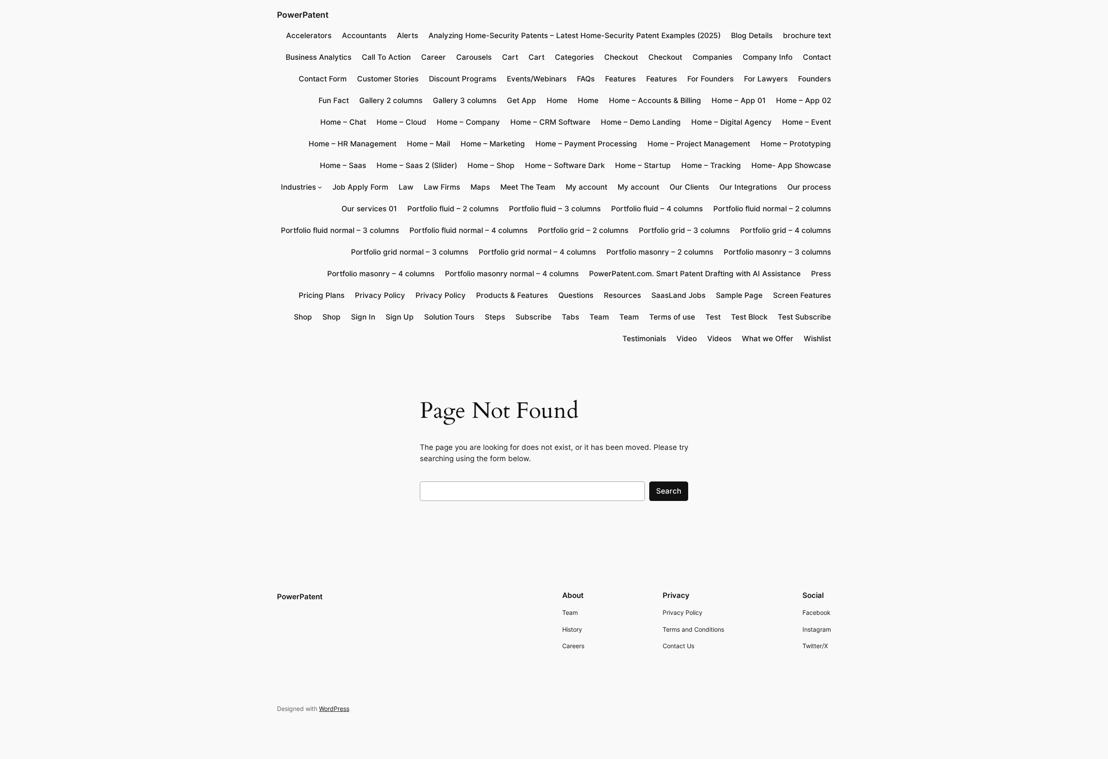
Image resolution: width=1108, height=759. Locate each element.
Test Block (749, 317)
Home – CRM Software (550, 122)
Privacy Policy (380, 295)
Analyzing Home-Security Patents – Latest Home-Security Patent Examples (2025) (574, 35)
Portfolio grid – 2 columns (583, 230)
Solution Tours (449, 317)
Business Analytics (318, 57)
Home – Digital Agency (731, 122)
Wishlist (817, 338)
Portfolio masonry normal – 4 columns (512, 273)
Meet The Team (527, 187)
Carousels (474, 57)
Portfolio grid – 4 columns (785, 230)
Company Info (767, 57)
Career (433, 57)
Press (821, 273)
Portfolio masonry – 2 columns (659, 252)
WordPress (334, 708)
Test (713, 317)
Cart (510, 57)
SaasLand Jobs (678, 295)
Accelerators (309, 35)
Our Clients (689, 187)
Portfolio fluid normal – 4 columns (468, 230)
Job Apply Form (360, 187)
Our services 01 (369, 208)
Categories (574, 57)
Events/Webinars (537, 78)
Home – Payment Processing (586, 143)
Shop (303, 317)
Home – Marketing (493, 143)
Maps (480, 187)
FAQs (586, 78)
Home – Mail (428, 143)
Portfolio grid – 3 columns (684, 230)
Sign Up (400, 317)
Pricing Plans (322, 295)
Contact (817, 57)
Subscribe (533, 317)
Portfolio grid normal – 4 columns (537, 252)
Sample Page (739, 295)
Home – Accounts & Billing (655, 100)
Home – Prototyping (795, 143)
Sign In (363, 317)
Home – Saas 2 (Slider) (417, 165)
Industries (298, 187)
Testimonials (644, 338)
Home (557, 100)
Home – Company (468, 122)
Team (599, 317)
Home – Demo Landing (641, 122)
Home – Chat (343, 122)
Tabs (570, 317)
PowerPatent (303, 15)
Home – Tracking (711, 165)
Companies (712, 57)
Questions (575, 295)
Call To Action (386, 57)
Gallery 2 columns (390, 100)
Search (668, 491)
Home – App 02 (803, 100)
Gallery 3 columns (464, 100)
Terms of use (672, 317)
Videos (719, 338)
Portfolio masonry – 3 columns (777, 252)
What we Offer (767, 338)
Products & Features (512, 295)
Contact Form (323, 78)
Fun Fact (334, 100)
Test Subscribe (804, 317)
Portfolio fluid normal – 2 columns (772, 208)
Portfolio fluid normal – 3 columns (340, 230)
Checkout (621, 57)
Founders (814, 78)
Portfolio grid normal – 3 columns (409, 252)
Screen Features (802, 295)
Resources (622, 295)
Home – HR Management (352, 143)
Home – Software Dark (565, 165)
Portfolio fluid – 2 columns (453, 208)
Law (406, 187)
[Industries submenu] (320, 187)
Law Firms (442, 187)
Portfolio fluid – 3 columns (555, 208)
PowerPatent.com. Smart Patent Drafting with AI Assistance (695, 273)
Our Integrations (748, 187)
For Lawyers (766, 78)
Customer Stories (388, 78)
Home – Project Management (698, 143)
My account (586, 187)
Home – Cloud (401, 122)
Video (686, 338)
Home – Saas (343, 165)
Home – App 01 (739, 100)
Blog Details (752, 35)
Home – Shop (491, 165)
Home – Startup (643, 165)
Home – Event (806, 122)
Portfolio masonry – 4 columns (381, 273)
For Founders (710, 78)
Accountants (364, 35)
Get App (521, 100)
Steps (495, 317)
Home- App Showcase (791, 165)
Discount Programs (462, 78)
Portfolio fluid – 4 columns (657, 208)
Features (620, 78)
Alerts (407, 35)
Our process (809, 187)
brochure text (807, 35)
